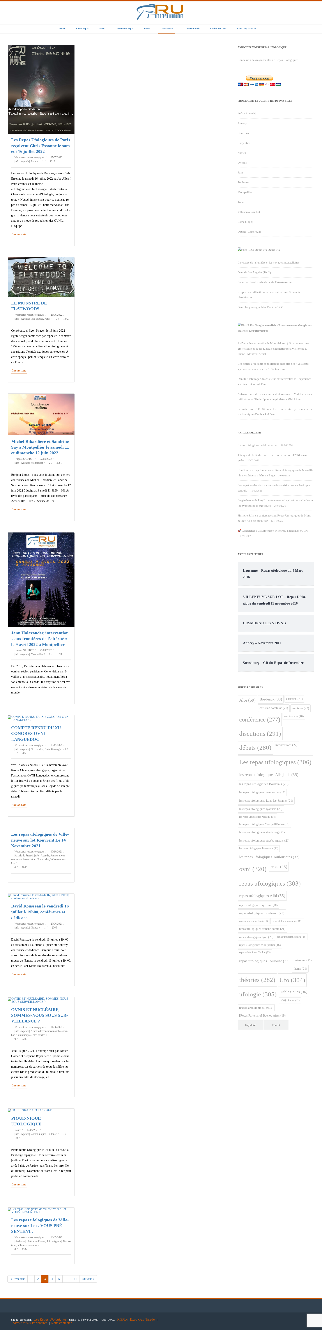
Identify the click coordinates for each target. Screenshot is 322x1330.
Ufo (292, 979)
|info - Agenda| (22, 161)
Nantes (34, 927)
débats (255, 747)
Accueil (62, 28)
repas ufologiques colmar (287, 921)
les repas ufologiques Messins (257, 816)
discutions (260, 733)
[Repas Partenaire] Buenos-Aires (262, 1015)
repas (279, 866)
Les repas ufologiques (275, 762)
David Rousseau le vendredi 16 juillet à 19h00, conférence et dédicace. (40, 912)
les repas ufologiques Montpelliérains (264, 824)
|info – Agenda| (247, 113)
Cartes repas (82, 28)
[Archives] (20, 1241)
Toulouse (52, 1133)
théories (257, 979)
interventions (286, 745)
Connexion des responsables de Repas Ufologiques (268, 60)
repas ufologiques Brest (253, 921)
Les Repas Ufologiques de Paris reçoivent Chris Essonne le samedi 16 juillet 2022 (41, 145)
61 (77, 1277)
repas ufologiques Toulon (255, 952)
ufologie (258, 994)
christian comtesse (274, 708)
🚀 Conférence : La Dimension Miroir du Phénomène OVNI (273, 530)
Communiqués (193, 28)
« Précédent (17, 1278)
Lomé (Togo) (245, 221)
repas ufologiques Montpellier (260, 944)
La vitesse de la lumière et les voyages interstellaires (268, 262)
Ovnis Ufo (274, 249)
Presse (147, 28)
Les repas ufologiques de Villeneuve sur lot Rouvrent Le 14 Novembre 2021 (40, 840)
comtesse (300, 708)
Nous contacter (61, 1323)
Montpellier (37, 462)
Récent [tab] (276, 1025)
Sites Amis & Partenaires (30, 1323)
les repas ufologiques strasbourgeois (264, 840)
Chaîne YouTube (218, 28)
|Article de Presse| (23, 855)
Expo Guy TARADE (247, 28)
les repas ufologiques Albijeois (268, 774)
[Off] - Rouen (290, 1000)
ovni (253, 868)
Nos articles (167, 28)
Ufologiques (294, 992)
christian (294, 698)
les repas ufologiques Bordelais (263, 784)
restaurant (303, 960)
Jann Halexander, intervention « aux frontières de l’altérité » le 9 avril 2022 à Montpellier (40, 638)
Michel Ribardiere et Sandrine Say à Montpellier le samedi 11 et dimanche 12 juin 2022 (40, 447)
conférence (259, 719)
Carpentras (244, 143)
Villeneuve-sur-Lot (27, 1245)
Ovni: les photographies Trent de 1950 (260, 307)
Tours (241, 202)
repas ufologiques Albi (262, 895)
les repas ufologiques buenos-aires (262, 792)
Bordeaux (243, 133)
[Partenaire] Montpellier (256, 1007)
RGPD (122, 1319)
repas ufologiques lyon (256, 937)
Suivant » (88, 1278)
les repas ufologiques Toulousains (269, 857)
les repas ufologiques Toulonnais (258, 848)
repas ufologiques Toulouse (264, 961)
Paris (33, 161)
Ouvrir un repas (125, 28)
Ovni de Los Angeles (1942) (254, 272)
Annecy (242, 123)
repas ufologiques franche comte (262, 928)
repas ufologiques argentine (258, 905)
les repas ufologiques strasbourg (262, 832)
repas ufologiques (270, 883)
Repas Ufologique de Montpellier (258, 445)
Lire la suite (19, 234)
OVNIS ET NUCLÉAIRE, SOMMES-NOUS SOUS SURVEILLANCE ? (39, 1015)
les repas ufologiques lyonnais (260, 809)
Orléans (242, 162)
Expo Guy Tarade (143, 1319)
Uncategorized (58, 749)
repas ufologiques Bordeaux (261, 913)
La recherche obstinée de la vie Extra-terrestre (265, 282)
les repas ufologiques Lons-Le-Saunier (266, 800)
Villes (101, 28)
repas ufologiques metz (291, 936)
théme (300, 968)
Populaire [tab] (250, 1025)
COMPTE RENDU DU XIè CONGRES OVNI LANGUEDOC (36, 733)
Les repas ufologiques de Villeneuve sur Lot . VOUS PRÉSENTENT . (40, 1225)
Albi (247, 700)
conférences (294, 716)
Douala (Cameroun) (249, 231)
